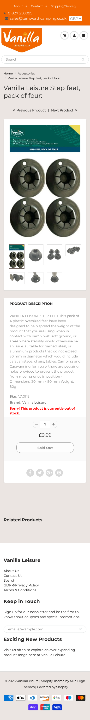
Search (9, 580)
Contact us (39, 6)
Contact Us (13, 575)
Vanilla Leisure (34, 402)
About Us (11, 571)
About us (20, 6)
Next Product (62, 110)
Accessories (26, 73)
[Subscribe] (80, 629)
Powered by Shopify (52, 687)
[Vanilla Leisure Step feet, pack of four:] (45, 182)
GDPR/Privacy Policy (21, 585)
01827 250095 (20, 13)
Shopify (47, 681)
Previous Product (31, 110)
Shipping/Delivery (63, 6)
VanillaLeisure (27, 681)
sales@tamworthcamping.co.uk (38, 18)
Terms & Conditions (20, 590)
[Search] (82, 59)
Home (8, 73)
